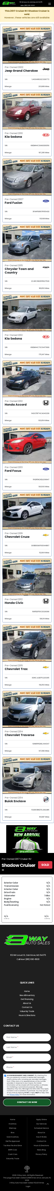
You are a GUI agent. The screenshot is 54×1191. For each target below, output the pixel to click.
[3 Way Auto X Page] (27, 968)
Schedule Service (41, 1128)
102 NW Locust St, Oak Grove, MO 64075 (28, 955)
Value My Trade (27, 1011)
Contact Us (27, 1007)
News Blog (41, 1150)
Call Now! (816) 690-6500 (27, 959)
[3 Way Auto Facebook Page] (22, 968)
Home (27, 991)
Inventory (12, 1124)
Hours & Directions (27, 1015)
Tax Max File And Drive (12, 1145)
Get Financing (27, 999)
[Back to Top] (48, 1184)
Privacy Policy (15, 1095)
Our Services (41, 1124)
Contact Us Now (27, 1102)
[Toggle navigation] (50, 4)
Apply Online (41, 1119)
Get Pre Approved (13, 1141)
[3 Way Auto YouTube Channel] (32, 968)
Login (27, 1186)
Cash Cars (12, 1154)
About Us (27, 1003)
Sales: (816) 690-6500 (27, 5)
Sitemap (12, 1128)
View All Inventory (27, 995)
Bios (12, 1132)
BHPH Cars (12, 1150)
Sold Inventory (13, 1137)
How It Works (41, 1137)
